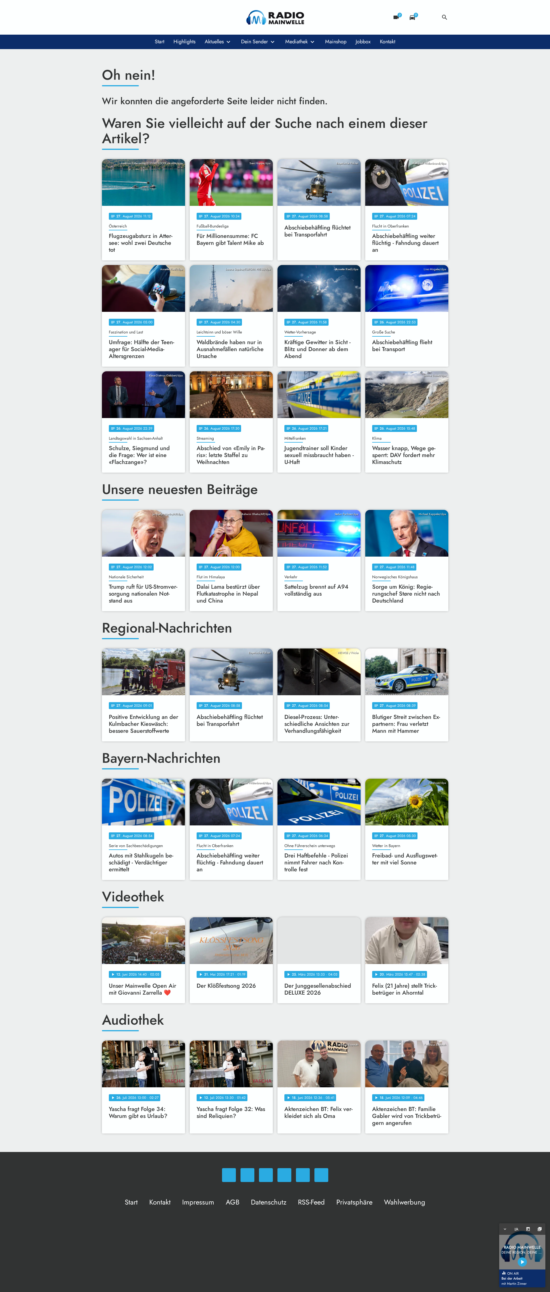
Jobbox (363, 41)
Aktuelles (214, 41)
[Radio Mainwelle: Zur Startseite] (275, 17)
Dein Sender (254, 41)
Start (159, 41)
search (444, 17)
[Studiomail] (154, 17)
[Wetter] (428, 17)
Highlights (184, 41)
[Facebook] (119, 17)
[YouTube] (142, 17)
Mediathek (296, 41)
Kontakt (387, 41)
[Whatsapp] (107, 17)
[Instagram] (131, 17)
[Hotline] (165, 17)
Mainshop (335, 41)
